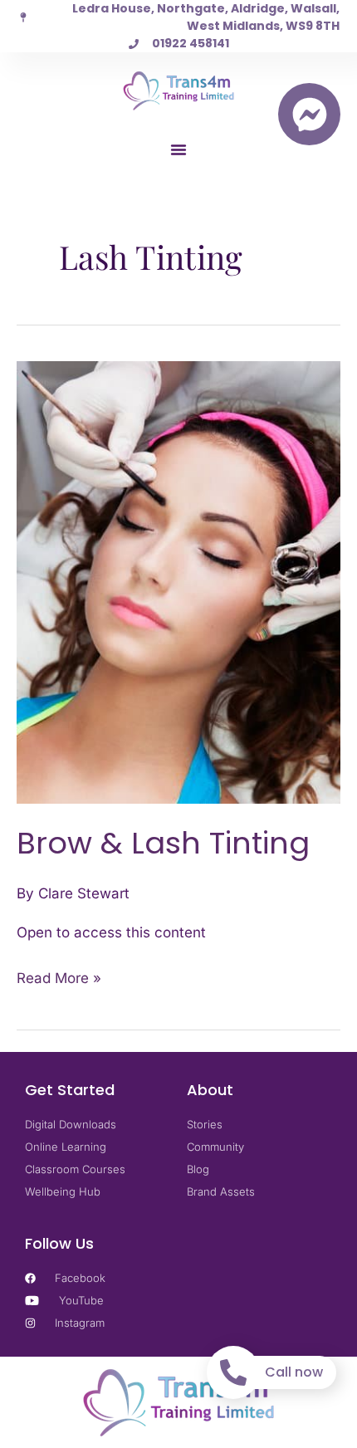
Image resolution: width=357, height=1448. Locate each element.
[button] (178, 149)
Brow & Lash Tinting (163, 843)
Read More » (59, 976)
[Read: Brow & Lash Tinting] (178, 581)
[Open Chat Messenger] (309, 114)
